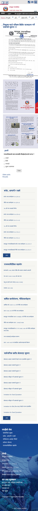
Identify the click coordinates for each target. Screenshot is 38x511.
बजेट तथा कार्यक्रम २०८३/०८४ (12, 196)
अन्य (7, 255)
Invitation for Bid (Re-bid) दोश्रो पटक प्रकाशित (17, 406)
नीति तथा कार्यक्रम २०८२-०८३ (12, 220)
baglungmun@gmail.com (13, 471)
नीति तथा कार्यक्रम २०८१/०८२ (12, 238)
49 (26, 17)
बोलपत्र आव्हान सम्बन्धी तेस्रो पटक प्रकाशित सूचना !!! (18, 359)
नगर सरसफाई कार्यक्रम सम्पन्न (11, 336)
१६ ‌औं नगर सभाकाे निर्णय (10, 226)
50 (33, 17)
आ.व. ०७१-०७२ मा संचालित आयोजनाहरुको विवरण (17, 342)
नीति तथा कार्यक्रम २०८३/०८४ (12, 202)
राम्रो (7, 158)
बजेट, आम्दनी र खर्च (9, 436)
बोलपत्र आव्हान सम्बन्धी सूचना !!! (12, 365)
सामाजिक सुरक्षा (7, 433)
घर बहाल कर (6, 485)
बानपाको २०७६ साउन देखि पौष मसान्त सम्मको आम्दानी (17, 270)
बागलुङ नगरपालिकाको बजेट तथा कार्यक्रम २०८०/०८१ (18, 244)
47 (16, 17)
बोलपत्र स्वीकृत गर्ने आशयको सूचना (13, 388)
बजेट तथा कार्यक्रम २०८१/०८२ (12, 232)
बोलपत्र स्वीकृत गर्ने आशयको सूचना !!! (13, 377)
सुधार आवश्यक (9, 166)
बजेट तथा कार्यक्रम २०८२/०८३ (12, 214)
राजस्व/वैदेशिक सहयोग (10, 445)
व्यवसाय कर (5, 488)
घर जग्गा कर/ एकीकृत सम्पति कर (12, 482)
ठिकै (6, 161)
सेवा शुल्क (5, 491)
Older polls (6, 174)
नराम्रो (7, 164)
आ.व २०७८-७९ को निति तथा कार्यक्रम (14, 311)
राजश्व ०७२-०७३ (8, 288)
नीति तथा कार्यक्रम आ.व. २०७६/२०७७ (14, 322)
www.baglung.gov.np (13, 474)
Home (3, 18)
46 (9, 17)
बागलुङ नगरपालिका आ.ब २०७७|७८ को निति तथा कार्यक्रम (19, 316)
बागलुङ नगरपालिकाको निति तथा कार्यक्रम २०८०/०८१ (17, 250)
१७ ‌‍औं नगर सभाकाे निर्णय (10, 208)
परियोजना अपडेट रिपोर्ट (10, 439)
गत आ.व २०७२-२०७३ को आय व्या (12, 276)
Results (5, 177)
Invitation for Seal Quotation (13, 394)
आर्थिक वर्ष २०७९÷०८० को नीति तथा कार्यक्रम (16, 305)
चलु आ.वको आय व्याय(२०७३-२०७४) (13, 282)
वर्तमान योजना (7, 442)
